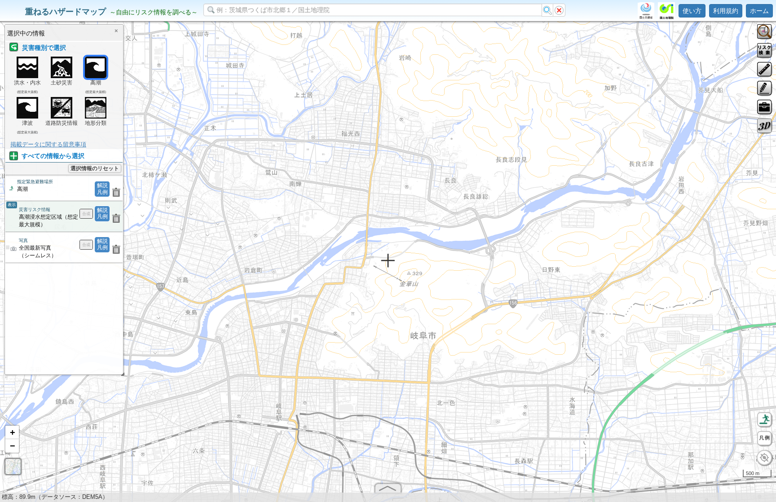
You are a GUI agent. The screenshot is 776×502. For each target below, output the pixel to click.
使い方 (692, 10)
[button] (12, 432)
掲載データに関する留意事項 (48, 144)
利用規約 (725, 10)
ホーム (759, 10)
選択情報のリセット (95, 168)
